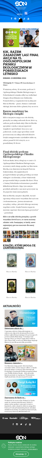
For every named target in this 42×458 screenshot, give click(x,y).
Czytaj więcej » (33, 449)
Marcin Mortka (11, 272)
